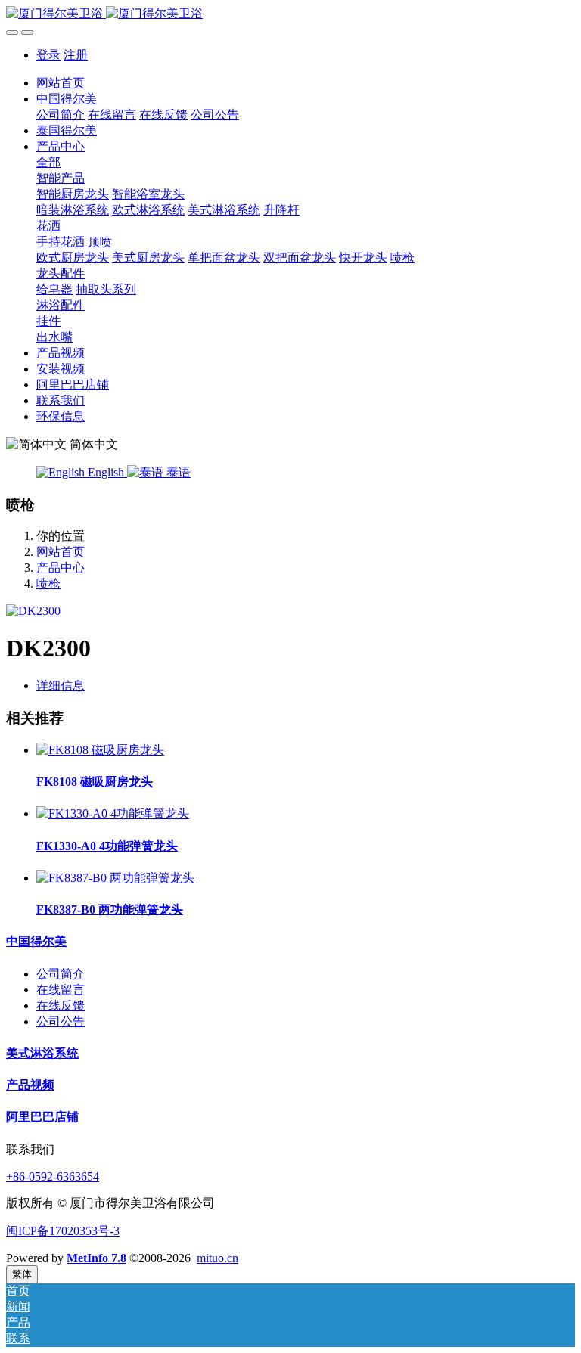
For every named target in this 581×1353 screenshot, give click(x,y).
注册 (76, 54)
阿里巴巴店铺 (42, 1116)
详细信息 (60, 685)
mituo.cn (217, 1258)
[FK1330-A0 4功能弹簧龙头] (112, 813)
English (106, 472)
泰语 (177, 472)
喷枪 (48, 583)
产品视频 (30, 1084)
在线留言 (60, 989)
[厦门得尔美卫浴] (290, 14)
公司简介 (60, 973)
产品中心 (60, 567)
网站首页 (60, 82)
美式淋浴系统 (42, 1053)
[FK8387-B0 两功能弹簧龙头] (115, 877)
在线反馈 (60, 1005)
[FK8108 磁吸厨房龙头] (100, 749)
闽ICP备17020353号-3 (63, 1230)
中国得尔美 (36, 941)
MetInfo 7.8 (96, 1258)
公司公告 (60, 1021)
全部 (48, 162)
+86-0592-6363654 (52, 1176)
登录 (48, 54)
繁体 (22, 1274)
